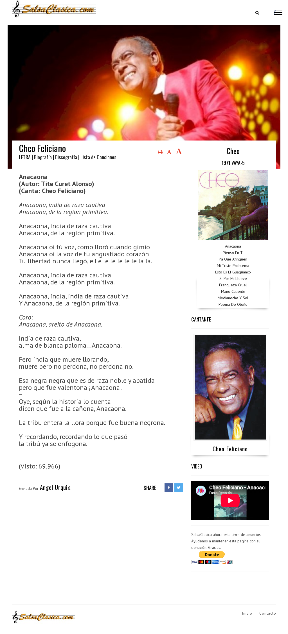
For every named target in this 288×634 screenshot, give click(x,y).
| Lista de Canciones (97, 157)
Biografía (43, 157)
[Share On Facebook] (169, 487)
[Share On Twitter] (178, 487)
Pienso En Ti (233, 252)
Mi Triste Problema (233, 265)
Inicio (247, 613)
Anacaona (233, 246)
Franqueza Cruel (233, 284)
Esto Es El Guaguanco (233, 272)
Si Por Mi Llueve (233, 278)
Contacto (267, 613)
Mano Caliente (233, 291)
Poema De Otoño (233, 304)
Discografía (66, 157)
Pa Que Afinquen (233, 259)
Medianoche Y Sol (233, 297)
